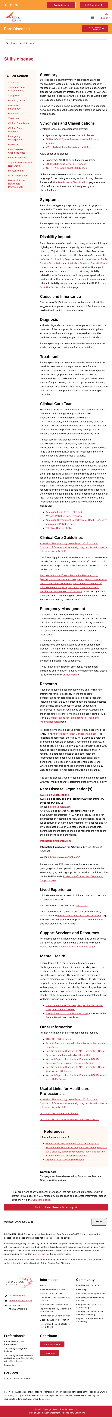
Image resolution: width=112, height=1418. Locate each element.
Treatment (14, 118)
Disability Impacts (18, 100)
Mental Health (16, 170)
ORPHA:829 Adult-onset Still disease (65, 164)
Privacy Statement (51, 1412)
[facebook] (5, 5)
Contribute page (70, 674)
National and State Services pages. (76, 946)
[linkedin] (16, 5)
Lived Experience (17, 157)
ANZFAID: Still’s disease (58, 1039)
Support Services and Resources (20, 164)
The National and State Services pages (67, 1013)
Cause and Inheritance (14, 107)
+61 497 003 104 (17, 1295)
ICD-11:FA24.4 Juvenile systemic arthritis (67, 147)
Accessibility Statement (73, 1412)
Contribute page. (41, 1199)
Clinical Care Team (18, 123)
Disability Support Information (56, 287)
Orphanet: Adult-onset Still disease (59, 1113)
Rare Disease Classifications (73, 182)
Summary (13, 82)
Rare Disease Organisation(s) (16, 151)
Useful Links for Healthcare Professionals (16, 183)
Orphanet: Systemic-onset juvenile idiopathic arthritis (69, 1119)
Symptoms (14, 95)
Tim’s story (82, 905)
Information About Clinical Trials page (76, 733)
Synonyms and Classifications (16, 89)
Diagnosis (13, 113)
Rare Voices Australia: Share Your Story (79, 915)
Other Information (18, 175)
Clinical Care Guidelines (15, 130)
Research (13, 144)
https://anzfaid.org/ (60, 806)
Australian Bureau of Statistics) (85, 263)
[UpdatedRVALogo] (20, 1277)
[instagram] (11, 5)
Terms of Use (43, 1254)
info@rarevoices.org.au (20, 1300)
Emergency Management (15, 138)
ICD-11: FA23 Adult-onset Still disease (66, 168)
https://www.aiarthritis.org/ (65, 857)
